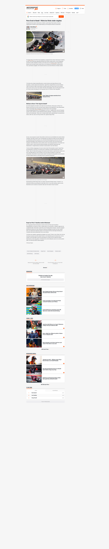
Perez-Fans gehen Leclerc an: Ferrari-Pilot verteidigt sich (55, 263)
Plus (76, 8)
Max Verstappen (38, 108)
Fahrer (36, 390)
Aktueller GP (52, 12)
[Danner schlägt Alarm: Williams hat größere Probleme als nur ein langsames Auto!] (45, 334)
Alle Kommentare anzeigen (45, 279)
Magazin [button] (59, 8)
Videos (39, 12)
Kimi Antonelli (34, 392)
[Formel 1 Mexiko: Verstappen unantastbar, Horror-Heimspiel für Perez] (45, 96)
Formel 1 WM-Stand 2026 (45, 401)
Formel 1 (29, 12)
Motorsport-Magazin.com (32, 8)
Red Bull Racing (30, 253)
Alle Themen (37, 253)
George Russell (34, 397)
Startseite (45, 267)
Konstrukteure (55, 390)
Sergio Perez (30, 59)
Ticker (65, 8)
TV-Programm (68, 12)
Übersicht (34, 12)
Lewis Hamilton (34, 395)
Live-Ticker (46, 12)
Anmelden (71, 8)
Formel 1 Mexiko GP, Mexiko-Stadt (33, 251)
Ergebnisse (57, 12)
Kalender (73, 12)
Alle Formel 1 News (45, 349)
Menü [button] (83, 8)
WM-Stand (62, 12)
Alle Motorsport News (45, 384)
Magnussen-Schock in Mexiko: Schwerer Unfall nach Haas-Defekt (36, 263)
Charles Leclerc (54, 62)
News (42, 12)
